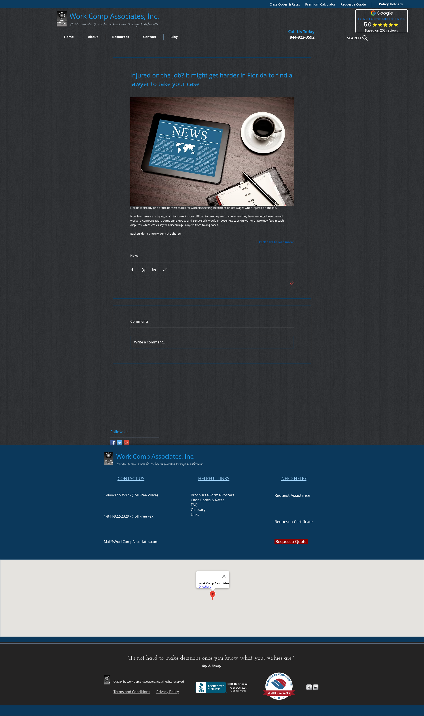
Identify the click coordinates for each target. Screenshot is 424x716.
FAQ (194, 504)
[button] (352, 4)
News (134, 255)
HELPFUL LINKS (213, 478)
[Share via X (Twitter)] (143, 270)
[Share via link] (165, 270)
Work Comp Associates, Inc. (115, 16)
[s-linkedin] (315, 687)
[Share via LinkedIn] (154, 270)
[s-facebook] (309, 687)
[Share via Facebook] (132, 270)
